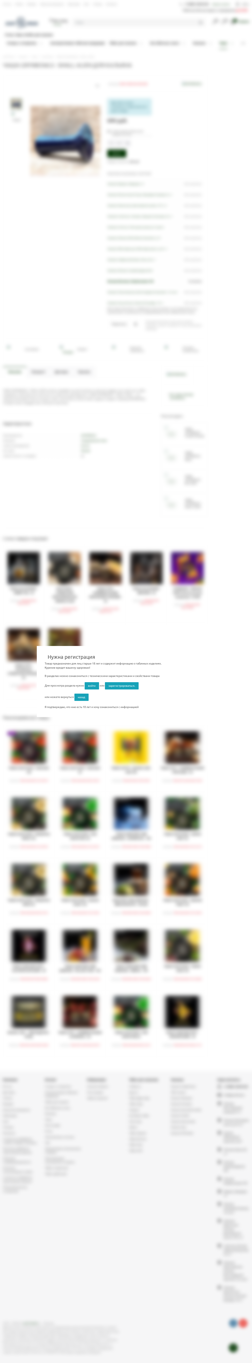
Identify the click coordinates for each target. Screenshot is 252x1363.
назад (81, 697)
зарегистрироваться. (121, 685)
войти (91, 685)
